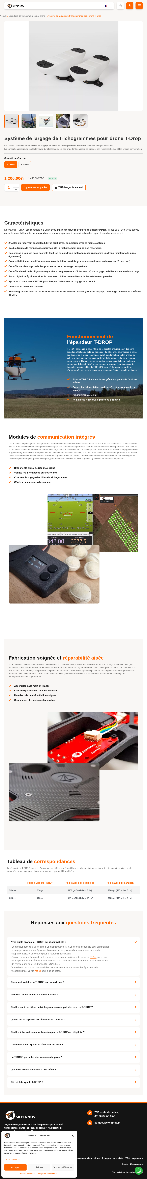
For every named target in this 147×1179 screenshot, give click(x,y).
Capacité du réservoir (15, 158)
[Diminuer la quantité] (16, 189)
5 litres (11, 164)
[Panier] (120, 5)
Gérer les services (13, 1160)
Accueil (3, 16)
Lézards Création (134, 1172)
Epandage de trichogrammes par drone (27, 16)
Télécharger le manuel (70, 187)
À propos (106, 1158)
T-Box (93, 957)
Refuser (39, 1167)
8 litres (25, 164)
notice (38, 971)
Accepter (15, 1167)
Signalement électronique (87, 1158)
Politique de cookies (27, 1174)
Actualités (118, 1158)
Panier (125, 1164)
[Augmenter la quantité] (16, 186)
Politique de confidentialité (47, 1174)
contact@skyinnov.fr (107, 1122)
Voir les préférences (63, 1167)
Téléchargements (134, 1158)
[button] (72, 1135)
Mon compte (136, 1164)
